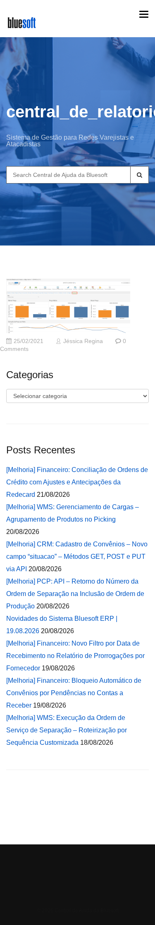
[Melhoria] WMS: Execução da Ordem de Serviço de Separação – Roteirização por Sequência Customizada (66, 730)
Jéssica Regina (83, 341)
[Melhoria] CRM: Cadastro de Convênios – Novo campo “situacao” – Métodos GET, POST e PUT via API (77, 556)
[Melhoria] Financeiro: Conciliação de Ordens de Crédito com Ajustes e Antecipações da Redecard (77, 482)
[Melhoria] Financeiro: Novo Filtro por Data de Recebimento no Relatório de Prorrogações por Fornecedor (75, 656)
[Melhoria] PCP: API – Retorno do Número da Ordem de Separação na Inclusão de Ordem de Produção (75, 594)
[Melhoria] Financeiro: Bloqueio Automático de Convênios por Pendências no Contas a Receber (73, 693)
